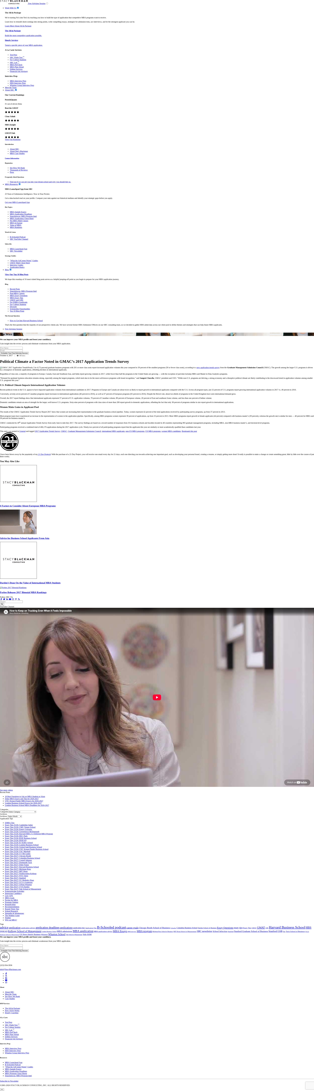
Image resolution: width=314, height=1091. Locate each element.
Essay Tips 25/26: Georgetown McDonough (22, 832)
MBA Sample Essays (18, 212)
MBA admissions (64, 931)
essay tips (238, 927)
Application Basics (17, 267)
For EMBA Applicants (18, 302)
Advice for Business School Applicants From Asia (24, 538)
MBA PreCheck (16, 65)
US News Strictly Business (30, 934)
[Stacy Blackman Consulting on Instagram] (6, 982)
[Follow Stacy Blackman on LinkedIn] (7, 599)
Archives (3, 816)
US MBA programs (153, 431)
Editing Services (16, 69)
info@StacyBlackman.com (10, 969)
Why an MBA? (11, 920)
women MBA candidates (171, 431)
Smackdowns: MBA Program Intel (23, 216)
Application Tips (91, 928)
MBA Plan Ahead (17, 67)
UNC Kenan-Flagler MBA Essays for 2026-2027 (24, 801)
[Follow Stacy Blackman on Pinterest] (16, 599)
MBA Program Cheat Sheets (16, 1073)
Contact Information (12, 158)
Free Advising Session (36, 3)
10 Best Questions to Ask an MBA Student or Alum (25, 796)
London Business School (49, 931)
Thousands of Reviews (19, 170)
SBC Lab (14, 62)
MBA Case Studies (17, 153)
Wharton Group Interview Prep (22, 85)
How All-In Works (12, 1011)
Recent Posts (15, 289)
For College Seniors (12, 1027)
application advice (28, 928)
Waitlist (8, 918)
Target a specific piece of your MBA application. (24, 45)
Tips (284, 931)
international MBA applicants (113, 431)
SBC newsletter (204, 931)
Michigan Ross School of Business (162, 931)
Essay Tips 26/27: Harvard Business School (22, 867)
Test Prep (13, 55)
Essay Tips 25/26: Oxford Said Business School (23, 847)
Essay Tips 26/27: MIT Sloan (16, 871)
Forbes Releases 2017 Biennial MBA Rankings (23, 592)
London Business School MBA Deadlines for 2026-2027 (27, 805)
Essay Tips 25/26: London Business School (22, 845)
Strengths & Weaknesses (14, 913)
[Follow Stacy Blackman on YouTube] (10, 599)
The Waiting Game (12, 916)
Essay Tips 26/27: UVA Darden (17, 887)
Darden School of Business (207, 928)
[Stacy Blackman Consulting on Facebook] (1, 599)
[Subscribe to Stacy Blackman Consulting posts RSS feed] (19, 599)
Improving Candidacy (13, 893)
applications (66, 927)
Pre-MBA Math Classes (19, 221)
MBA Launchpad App (18, 249)
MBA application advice (103, 931)
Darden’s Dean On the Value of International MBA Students (30, 583)
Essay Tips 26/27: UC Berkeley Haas (19, 880)
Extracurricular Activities (14, 891)
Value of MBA (15, 225)
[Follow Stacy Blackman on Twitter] (4, 599)
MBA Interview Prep (18, 81)
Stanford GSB (275, 931)
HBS (308, 927)
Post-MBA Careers (17, 293)
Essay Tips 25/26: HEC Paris (16, 836)
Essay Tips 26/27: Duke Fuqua (17, 865)
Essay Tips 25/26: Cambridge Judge (19, 825)
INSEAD (3, 931)
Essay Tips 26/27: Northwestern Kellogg (20, 874)
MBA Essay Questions (18, 296)
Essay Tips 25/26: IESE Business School (21, 838)
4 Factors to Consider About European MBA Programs (28, 506)
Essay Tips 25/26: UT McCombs (17, 854)
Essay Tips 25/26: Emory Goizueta (18, 829)
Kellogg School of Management (24, 931)
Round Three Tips (12, 909)
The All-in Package (13, 31)
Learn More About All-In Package (18, 26)
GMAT (261, 927)
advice (4, 927)
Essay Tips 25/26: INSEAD (15, 840)
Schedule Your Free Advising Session (14, 353)
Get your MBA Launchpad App (17, 202)
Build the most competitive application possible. (23, 35)
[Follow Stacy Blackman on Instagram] (13, 599)
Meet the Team (10, 994)
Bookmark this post (189, 431)
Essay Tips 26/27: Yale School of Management (23, 889)
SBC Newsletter (16, 251)
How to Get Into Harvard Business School (26, 321)
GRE (266, 928)
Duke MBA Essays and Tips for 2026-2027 (22, 799)
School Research (11, 911)
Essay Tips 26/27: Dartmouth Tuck (18, 862)
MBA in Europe (16, 223)
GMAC (64, 431)
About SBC (14, 149)
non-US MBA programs (135, 431)
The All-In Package (12, 1008)
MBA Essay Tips (16, 298)
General (22, 431)
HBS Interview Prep (18, 83)
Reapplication (10, 904)
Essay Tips (247, 928)
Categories (4, 812)
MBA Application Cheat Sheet (21, 218)
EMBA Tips (9, 823)
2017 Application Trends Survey (47, 431)
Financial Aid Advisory (19, 71)
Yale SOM (87, 934)
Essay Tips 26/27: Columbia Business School (22, 858)
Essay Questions (225, 927)
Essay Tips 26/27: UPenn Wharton (18, 885)
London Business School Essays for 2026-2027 (23, 803)
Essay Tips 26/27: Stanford (15, 878)
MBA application (83, 931)
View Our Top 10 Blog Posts (16, 274)
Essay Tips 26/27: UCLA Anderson (19, 882)
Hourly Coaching (11, 1013)
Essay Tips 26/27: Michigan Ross (18, 869)
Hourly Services (11, 40)
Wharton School (56, 934)
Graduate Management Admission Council (84, 431)
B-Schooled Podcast (18, 237)
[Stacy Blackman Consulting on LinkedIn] (6, 978)
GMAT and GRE (16, 300)
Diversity (13, 307)
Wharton (44, 934)
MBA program (144, 931)
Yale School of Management (74, 934)
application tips (79, 928)
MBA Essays (120, 931)
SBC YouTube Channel (19, 239)
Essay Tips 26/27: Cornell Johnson (18, 860)
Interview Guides (16, 265)
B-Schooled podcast (111, 927)
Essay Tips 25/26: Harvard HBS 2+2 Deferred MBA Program (29, 834)
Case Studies (10, 999)
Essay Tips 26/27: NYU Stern (16, 876)
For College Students (18, 60)
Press (12, 172)
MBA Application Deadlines (21, 214)
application (15, 927)
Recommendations (12, 907)
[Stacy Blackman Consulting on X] (6, 976)
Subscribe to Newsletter (9, 1081)
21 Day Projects (44, 454)
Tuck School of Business (295, 931)
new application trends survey (208, 367)
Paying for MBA (11, 900)
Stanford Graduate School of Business (251, 931)
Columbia (173, 928)
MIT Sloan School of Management (184, 931)
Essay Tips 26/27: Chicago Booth (18, 856)
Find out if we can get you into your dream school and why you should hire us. (40, 182)
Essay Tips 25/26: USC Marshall (17, 851)
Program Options (11, 902)
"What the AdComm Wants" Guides (24, 261)
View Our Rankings (12, 139)
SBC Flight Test (17, 57)
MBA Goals (9, 898)
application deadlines (47, 927)
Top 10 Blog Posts (17, 311)
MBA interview (132, 931)
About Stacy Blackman (19, 151)
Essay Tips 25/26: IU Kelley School (19, 843)
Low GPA (9, 896)
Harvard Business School (287, 927)
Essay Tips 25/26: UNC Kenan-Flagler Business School (26, 849)
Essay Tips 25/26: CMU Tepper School (20, 827)
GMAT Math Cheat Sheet (20, 263)
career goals (132, 927)
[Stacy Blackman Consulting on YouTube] (6, 980)
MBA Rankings (16, 227)
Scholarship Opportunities (20, 309)
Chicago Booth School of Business (154, 928)
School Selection (220, 931)
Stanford (231, 931)
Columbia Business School (187, 928)
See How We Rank (17, 168)
